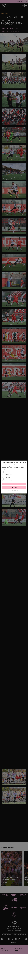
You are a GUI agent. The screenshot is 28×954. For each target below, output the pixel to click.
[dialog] (14, 477)
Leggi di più (12, 469)
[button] (13, 491)
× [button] (25, 462)
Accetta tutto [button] (14, 484)
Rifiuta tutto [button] (14, 487)
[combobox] (23, 462)
